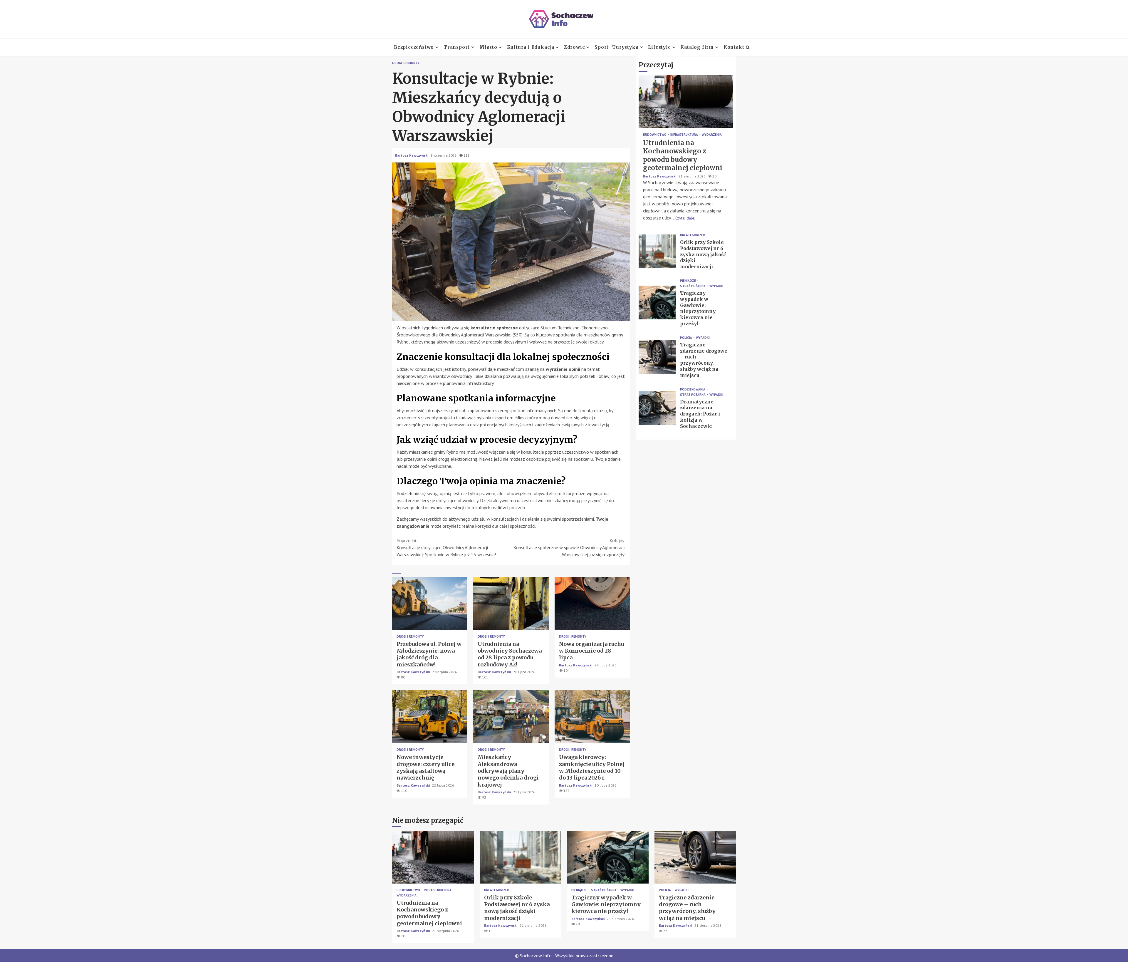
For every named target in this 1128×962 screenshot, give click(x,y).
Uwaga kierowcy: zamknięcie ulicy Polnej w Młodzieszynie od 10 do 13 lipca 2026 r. (592, 716)
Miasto (488, 47)
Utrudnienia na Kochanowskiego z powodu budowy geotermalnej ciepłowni (686, 101)
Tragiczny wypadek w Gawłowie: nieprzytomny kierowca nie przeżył (657, 302)
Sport (602, 47)
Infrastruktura (684, 134)
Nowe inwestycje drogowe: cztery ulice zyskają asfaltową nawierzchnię (429, 716)
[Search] (748, 47)
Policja (686, 337)
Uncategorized (692, 235)
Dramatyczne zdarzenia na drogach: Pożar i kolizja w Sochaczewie (657, 408)
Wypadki (716, 286)
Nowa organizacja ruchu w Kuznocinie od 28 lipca (592, 603)
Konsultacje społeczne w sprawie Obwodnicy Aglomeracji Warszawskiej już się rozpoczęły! (569, 547)
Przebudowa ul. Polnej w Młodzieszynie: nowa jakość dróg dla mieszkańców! (429, 603)
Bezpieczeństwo (414, 47)
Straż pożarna (693, 286)
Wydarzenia (712, 134)
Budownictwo (655, 134)
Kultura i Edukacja (530, 47)
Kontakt (734, 47)
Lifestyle (659, 47)
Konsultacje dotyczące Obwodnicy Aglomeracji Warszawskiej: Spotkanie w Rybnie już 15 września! (446, 547)
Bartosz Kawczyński (412, 155)
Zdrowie (574, 47)
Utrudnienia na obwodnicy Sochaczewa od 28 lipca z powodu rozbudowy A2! (510, 603)
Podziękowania (693, 389)
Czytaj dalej (685, 218)
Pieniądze (688, 280)
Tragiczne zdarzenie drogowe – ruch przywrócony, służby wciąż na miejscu (657, 357)
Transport (457, 47)
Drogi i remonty (405, 63)
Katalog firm (697, 47)
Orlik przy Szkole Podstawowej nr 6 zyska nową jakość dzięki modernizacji (657, 251)
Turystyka (625, 47)
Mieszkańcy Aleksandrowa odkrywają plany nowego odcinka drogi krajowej (510, 716)
